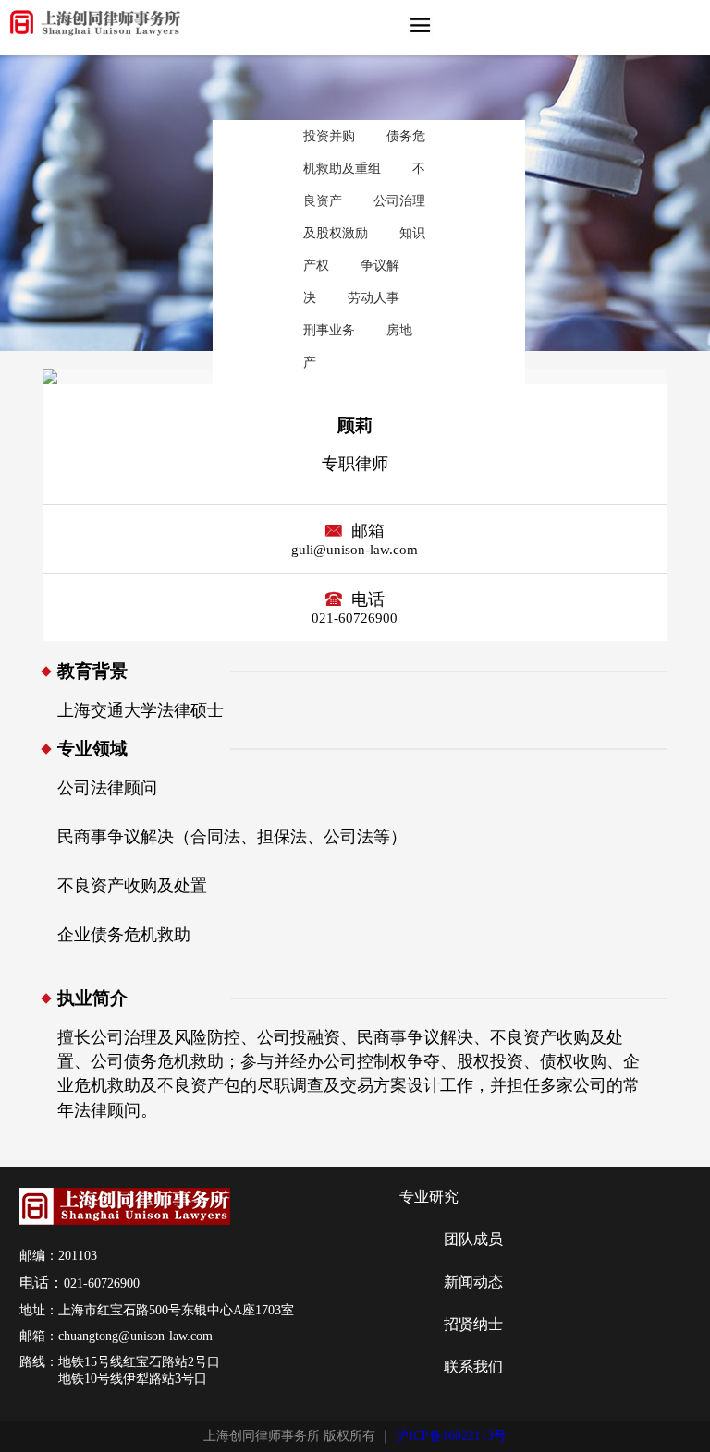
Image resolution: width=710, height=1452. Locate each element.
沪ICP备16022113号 (451, 1436)
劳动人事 (373, 297)
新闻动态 (473, 1281)
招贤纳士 (473, 1324)
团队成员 (473, 1239)
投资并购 (329, 135)
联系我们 (473, 1366)
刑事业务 (329, 329)
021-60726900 (102, 1283)
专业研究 (429, 1196)
